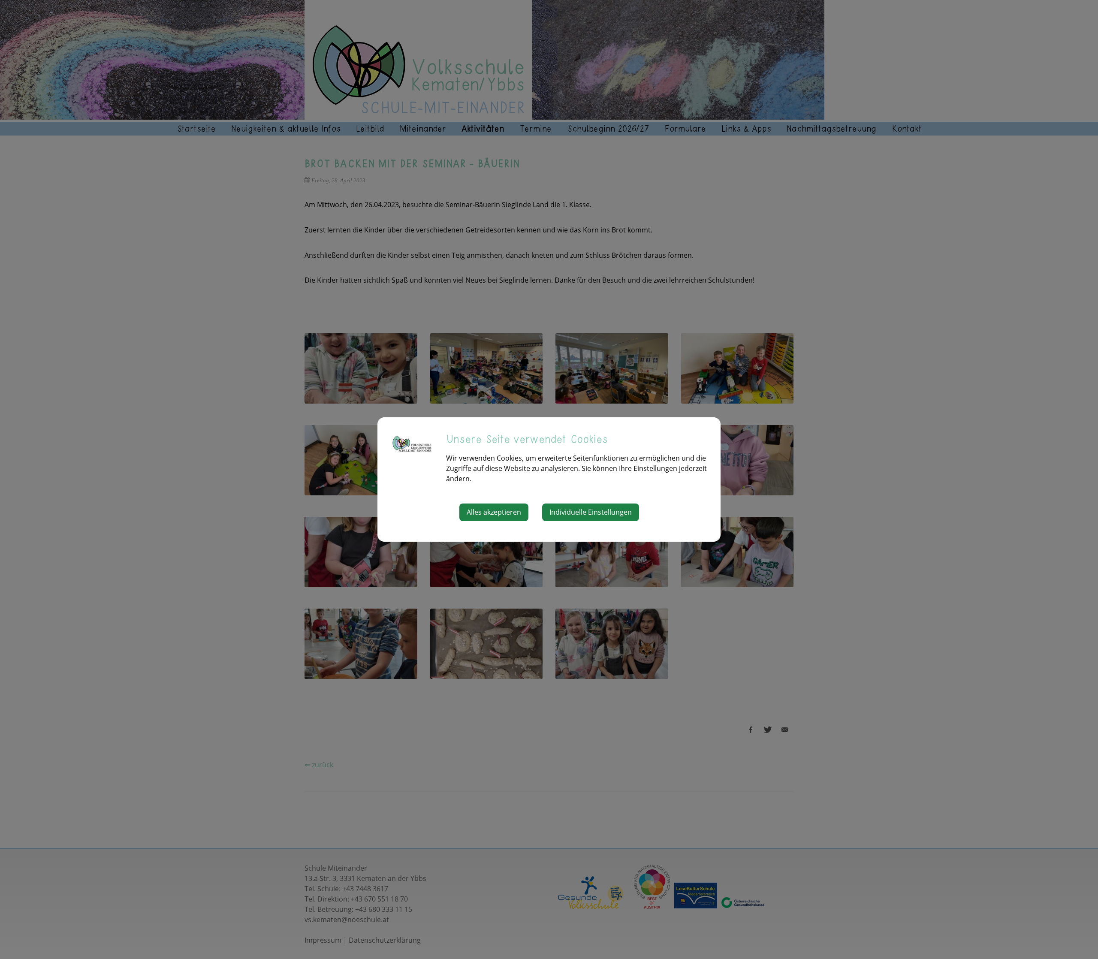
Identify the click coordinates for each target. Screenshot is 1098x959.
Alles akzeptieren (494, 512)
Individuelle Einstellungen (590, 512)
